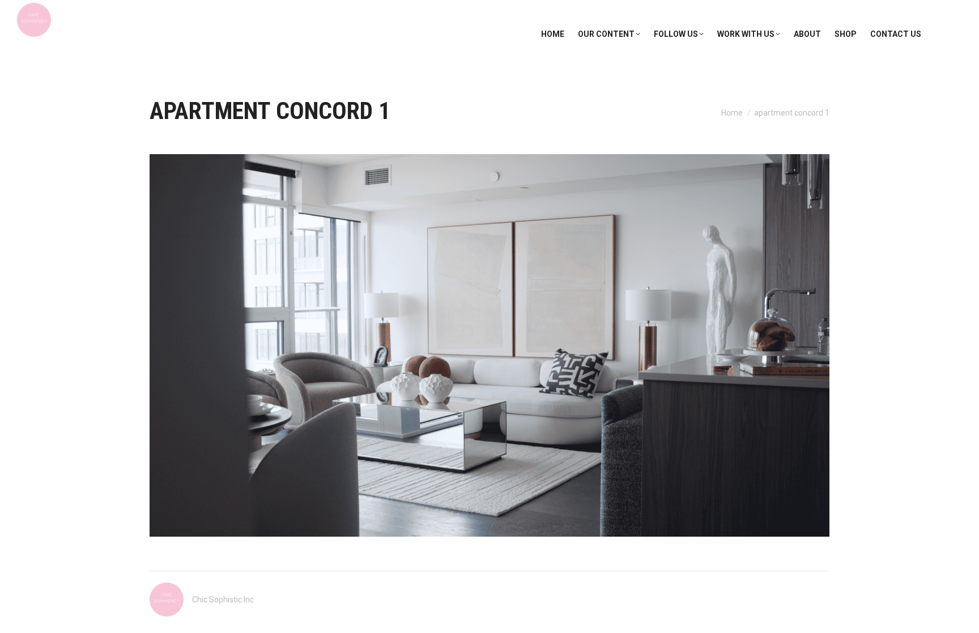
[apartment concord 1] (489, 345)
